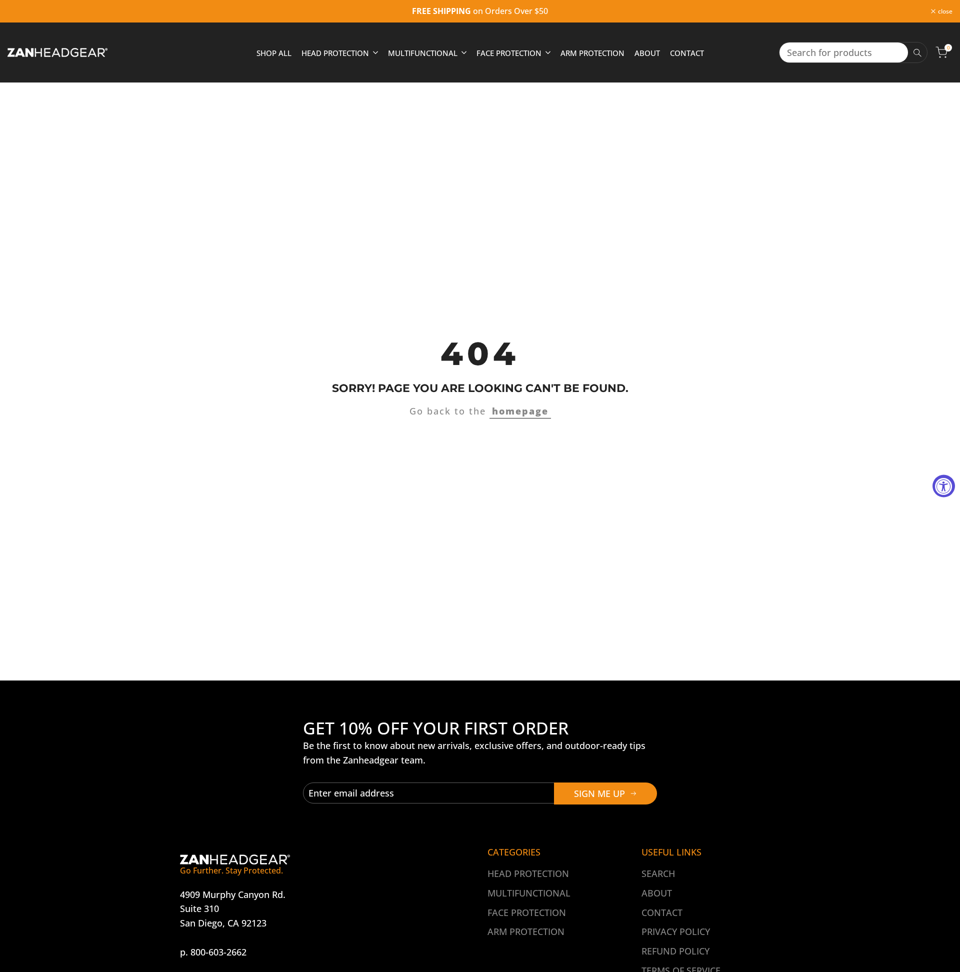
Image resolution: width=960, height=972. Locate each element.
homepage (520, 411)
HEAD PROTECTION (528, 874)
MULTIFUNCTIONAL (529, 893)
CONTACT (662, 912)
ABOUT (657, 893)
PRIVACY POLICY (676, 932)
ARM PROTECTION (526, 932)
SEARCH (658, 874)
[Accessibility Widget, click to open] (943, 486)
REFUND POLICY (676, 951)
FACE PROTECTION (527, 912)
